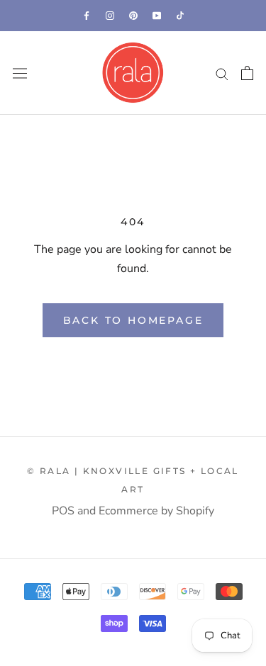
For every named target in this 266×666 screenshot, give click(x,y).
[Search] (222, 73)
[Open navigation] (20, 73)
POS (63, 511)
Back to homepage (133, 320)
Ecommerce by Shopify (156, 511)
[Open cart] (247, 73)
